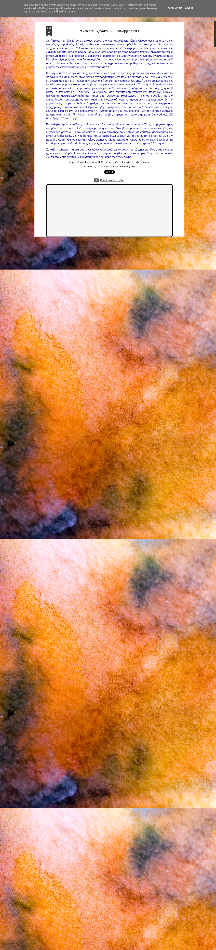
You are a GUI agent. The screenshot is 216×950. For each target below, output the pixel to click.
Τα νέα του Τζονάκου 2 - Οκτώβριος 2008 (109, 31)
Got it (189, 8)
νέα (133, 166)
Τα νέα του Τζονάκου (107, 166)
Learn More (174, 8)
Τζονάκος (125, 166)
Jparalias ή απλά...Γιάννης (136, 162)
